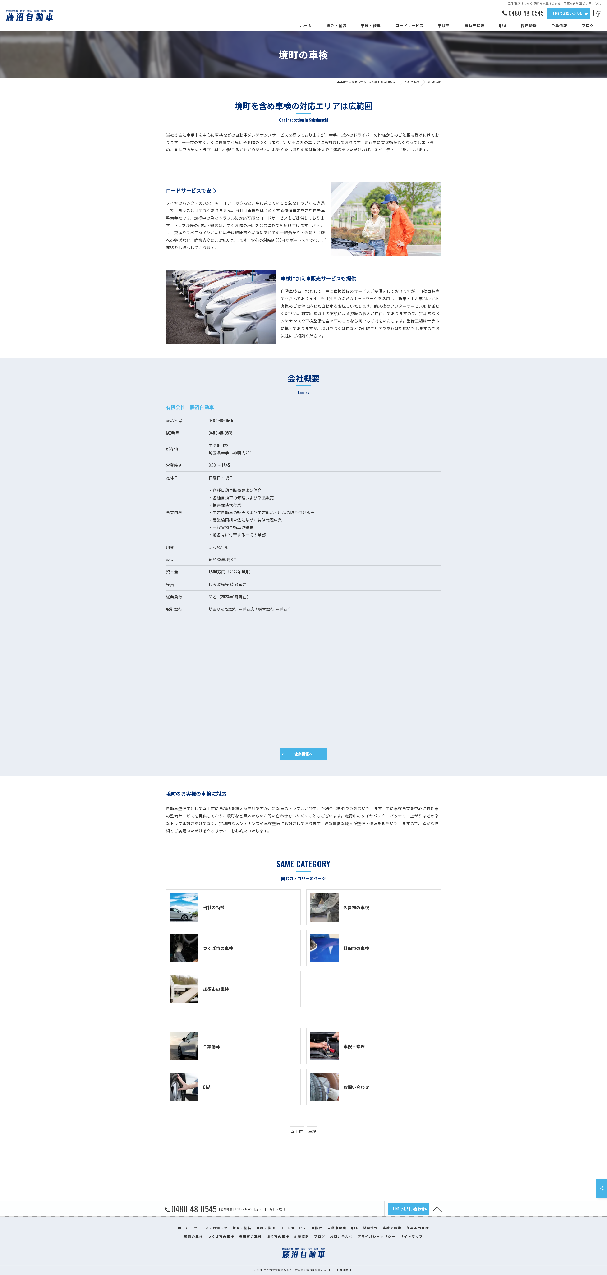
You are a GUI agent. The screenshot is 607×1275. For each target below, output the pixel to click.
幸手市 (297, 1131)
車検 (312, 1131)
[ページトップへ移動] (437, 1209)
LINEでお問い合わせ (568, 13)
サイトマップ (411, 1236)
